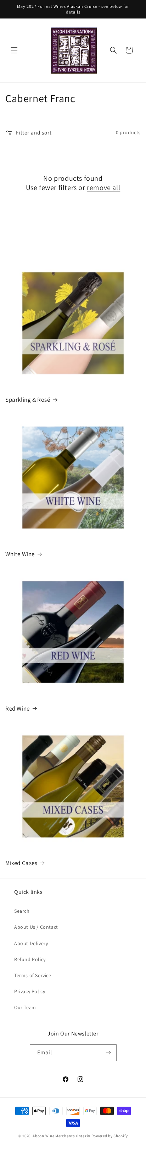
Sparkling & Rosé (27, 400)
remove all (103, 187)
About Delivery (31, 943)
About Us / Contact (36, 927)
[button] (14, 50)
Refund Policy (30, 959)
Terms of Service (32, 975)
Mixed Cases (21, 863)
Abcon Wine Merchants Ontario (61, 1135)
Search (22, 911)
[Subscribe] (108, 1052)
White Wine (20, 554)
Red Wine (17, 708)
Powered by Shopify (109, 1135)
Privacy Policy (29, 991)
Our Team (25, 1007)
